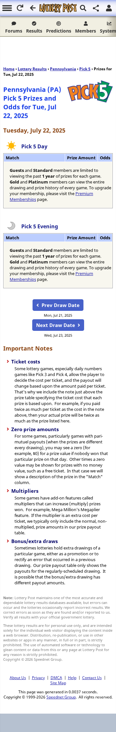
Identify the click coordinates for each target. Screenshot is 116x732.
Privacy (38, 677)
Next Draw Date (55, 325)
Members (85, 31)
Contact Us (92, 677)
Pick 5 (85, 69)
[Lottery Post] (57, 8)
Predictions (58, 31)
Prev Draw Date (61, 305)
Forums (13, 31)
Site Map (58, 682)
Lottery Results (32, 69)
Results (34, 31)
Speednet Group (61, 696)
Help (72, 677)
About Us (18, 677)
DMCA (56, 677)
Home (9, 69)
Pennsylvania (63, 69)
